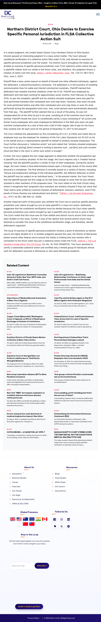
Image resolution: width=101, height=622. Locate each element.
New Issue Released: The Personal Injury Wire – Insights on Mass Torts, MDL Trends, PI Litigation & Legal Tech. (50, 4)
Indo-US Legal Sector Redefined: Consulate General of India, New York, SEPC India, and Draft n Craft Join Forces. (27, 277)
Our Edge (16, 495)
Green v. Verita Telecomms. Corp (53, 73)
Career (15, 482)
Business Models (19, 478)
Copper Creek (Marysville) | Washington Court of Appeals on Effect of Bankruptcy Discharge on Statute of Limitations (26, 319)
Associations (60, 491)
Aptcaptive (18, 473)
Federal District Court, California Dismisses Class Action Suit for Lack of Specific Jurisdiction (74, 319)
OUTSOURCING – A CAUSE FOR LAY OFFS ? (26, 432)
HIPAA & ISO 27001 (20, 503)
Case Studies (60, 478)
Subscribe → (42, 565)
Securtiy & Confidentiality (23, 499)
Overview (16, 486)
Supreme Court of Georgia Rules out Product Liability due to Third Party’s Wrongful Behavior (23, 358)
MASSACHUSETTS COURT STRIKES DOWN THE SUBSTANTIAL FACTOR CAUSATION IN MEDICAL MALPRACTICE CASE (73, 434)
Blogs (57, 474)
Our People (17, 491)
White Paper (60, 482)
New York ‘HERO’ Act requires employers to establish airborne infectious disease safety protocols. (26, 395)
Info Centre (60, 486)
